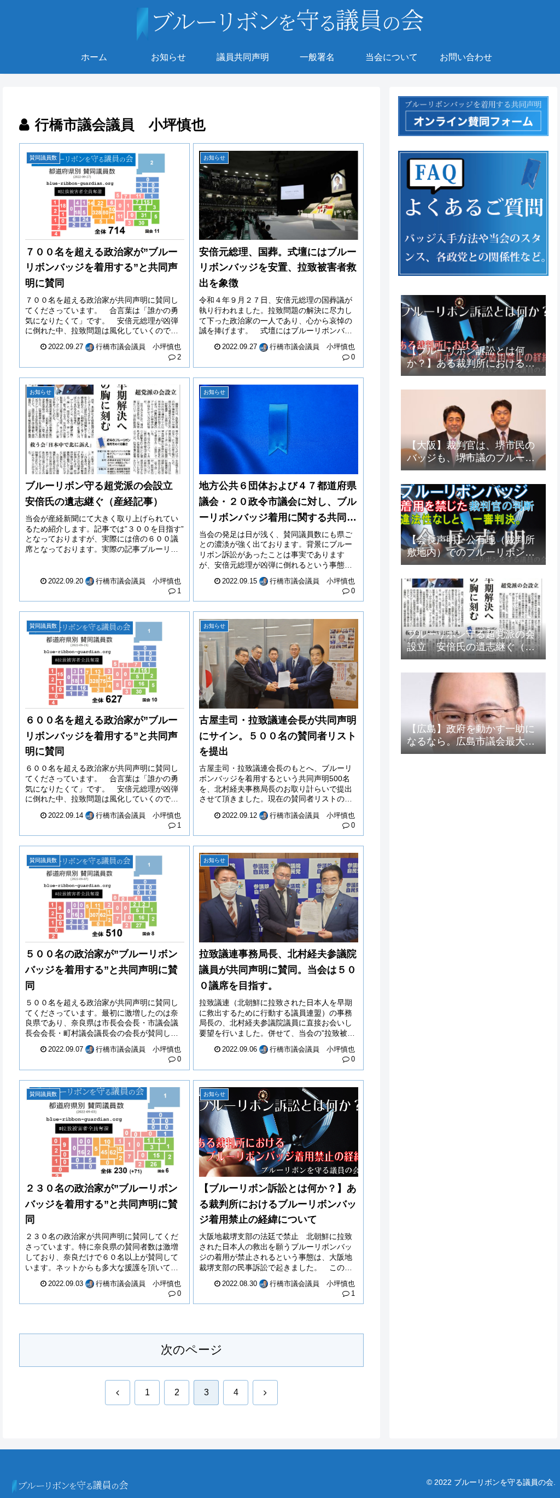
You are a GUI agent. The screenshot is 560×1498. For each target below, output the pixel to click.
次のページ (192, 1350)
